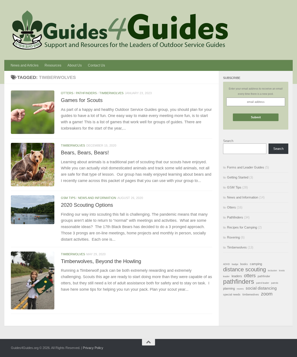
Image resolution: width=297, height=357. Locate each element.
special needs (231, 294)
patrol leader (262, 283)
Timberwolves (111, 93)
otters (250, 275)
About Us (74, 65)
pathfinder (264, 276)
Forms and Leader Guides (245, 167)
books (244, 264)
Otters (67, 93)
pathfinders (238, 281)
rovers (240, 288)
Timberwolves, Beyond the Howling (101, 261)
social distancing (261, 288)
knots (282, 270)
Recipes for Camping (242, 227)
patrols (274, 283)
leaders (237, 276)
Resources (53, 65)
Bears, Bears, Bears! (85, 152)
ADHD (226, 264)
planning (229, 288)
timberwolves (250, 294)
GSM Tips (68, 198)
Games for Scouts (82, 100)
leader (226, 276)
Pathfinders (86, 93)
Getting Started (237, 177)
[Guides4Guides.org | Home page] (119, 30)
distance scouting (244, 269)
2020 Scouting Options (87, 205)
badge (235, 264)
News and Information (97, 198)
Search (228, 141)
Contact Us (96, 65)
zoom (266, 294)
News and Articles (24, 65)
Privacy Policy (93, 348)
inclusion (272, 270)
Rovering (233, 237)
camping (256, 264)
